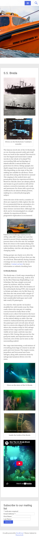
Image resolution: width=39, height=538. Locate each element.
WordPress (19, 533)
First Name (8, 516)
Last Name (8, 519)
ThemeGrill (19, 535)
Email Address (9, 514)
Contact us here (17, 264)
